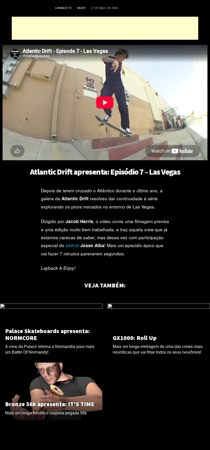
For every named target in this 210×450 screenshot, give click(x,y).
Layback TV (63, 7)
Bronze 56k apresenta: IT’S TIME (49, 404)
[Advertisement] (105, 28)
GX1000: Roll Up (134, 338)
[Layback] (31, 8)
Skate (81, 7)
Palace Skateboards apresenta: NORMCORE (47, 334)
